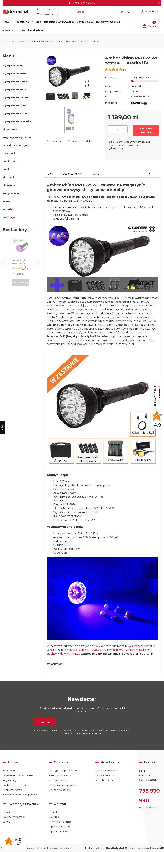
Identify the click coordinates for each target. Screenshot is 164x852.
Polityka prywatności (15, 785)
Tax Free (54, 816)
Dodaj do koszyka (146, 130)
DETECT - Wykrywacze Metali (16, 41)
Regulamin (68, 730)
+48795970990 (50, 9)
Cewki (6, 169)
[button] (158, 2)
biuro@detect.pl (50, 14)
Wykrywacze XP (13, 65)
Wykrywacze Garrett (15, 97)
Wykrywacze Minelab (16, 81)
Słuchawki (9, 177)
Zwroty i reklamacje (14, 816)
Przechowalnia (104, 780)
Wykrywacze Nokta (15, 73)
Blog (38, 21)
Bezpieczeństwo (12, 789)
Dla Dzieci (9, 153)
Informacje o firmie (60, 821)
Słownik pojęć (85, 21)
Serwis (6, 821)
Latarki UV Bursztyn (43, 41)
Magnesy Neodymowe (17, 137)
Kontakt (53, 812)
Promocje (9, 217)
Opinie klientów (58, 831)
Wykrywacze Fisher (15, 113)
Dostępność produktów (63, 770)
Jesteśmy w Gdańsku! (108, 21)
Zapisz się (45, 722)
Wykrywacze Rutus (15, 89)
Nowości (8, 209)
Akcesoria (9, 185)
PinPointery (10, 129)
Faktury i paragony (60, 775)
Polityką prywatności (92, 733)
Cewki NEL (9, 161)
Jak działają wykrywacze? (59, 21)
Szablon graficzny (104, 848)
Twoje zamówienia (106, 770)
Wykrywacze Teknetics (17, 121)
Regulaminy (10, 780)
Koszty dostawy (58, 780)
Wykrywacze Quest (15, 105)
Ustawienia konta (105, 775)
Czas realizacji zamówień (63, 785)
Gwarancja (8, 812)
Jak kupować (10, 770)
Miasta (6, 30)
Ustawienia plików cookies (18, 775)
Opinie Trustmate (59, 826)
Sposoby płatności (60, 789)
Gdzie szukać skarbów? (31, 30)
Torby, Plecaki (11, 193)
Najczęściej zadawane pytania (20, 794)
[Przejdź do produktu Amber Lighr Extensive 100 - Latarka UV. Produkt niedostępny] (21, 247)
